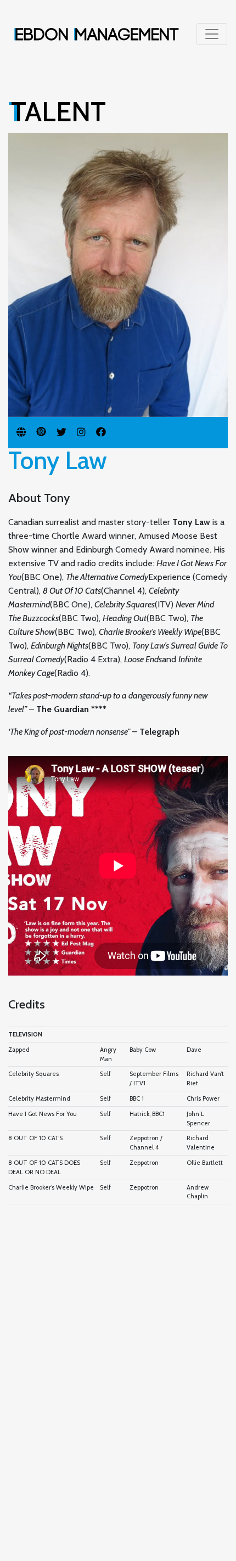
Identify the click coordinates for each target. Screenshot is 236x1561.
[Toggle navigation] (211, 34)
